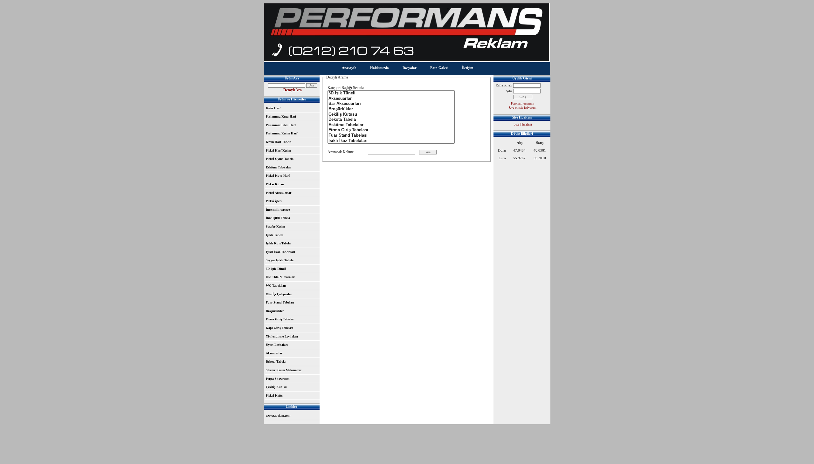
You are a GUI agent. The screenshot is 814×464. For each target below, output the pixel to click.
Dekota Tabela (276, 361)
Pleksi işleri (274, 201)
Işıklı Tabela (274, 235)
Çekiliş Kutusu (276, 387)
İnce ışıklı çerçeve (278, 209)
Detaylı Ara (292, 90)
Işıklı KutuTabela (278, 243)
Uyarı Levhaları (277, 344)
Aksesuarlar (274, 353)
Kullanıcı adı (504, 85)
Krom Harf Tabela (278, 142)
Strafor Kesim (275, 226)
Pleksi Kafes (274, 395)
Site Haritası (523, 124)
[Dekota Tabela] (391, 119)
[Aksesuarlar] (391, 98)
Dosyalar (410, 68)
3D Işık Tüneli (276, 268)
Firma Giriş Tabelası (280, 319)
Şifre (509, 91)
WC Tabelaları (276, 285)
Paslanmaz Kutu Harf (281, 116)
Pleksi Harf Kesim (278, 150)
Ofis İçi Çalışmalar (279, 294)
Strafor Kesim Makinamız (283, 370)
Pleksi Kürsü (275, 184)
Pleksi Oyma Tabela (279, 158)
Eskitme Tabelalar (278, 167)
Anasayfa (349, 68)
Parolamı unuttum (522, 103)
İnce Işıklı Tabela (278, 218)
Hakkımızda (379, 68)
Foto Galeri (439, 68)
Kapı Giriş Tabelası (279, 328)
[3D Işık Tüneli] (391, 93)
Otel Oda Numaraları (280, 277)
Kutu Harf (273, 108)
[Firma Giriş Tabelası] (391, 130)
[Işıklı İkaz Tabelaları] (391, 141)
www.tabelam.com (278, 415)
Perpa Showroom (277, 378)
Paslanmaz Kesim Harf (281, 133)
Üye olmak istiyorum (522, 107)
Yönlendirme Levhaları (282, 336)
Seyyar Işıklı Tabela (279, 260)
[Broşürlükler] (391, 109)
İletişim (467, 68)
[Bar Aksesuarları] (391, 103)
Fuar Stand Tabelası (280, 302)
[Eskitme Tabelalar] (391, 125)
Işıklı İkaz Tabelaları (280, 252)
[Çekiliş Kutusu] (391, 114)
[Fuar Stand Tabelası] (391, 135)
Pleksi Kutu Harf (278, 175)
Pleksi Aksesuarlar (278, 192)
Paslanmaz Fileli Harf (281, 125)
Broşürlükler (275, 311)
